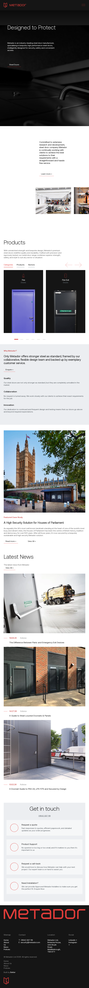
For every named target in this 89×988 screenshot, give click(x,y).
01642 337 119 (45, 816)
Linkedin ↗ (73, 940)
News (6, 947)
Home (6, 940)
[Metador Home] (15, 5)
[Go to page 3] (27, 339)
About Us (8, 964)
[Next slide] (78, 265)
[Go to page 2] (21, 339)
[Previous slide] (68, 265)
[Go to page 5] (38, 339)
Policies (7, 950)
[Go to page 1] (16, 339)
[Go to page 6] (44, 339)
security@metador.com (29, 943)
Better (12, 972)
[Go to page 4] (33, 339)
